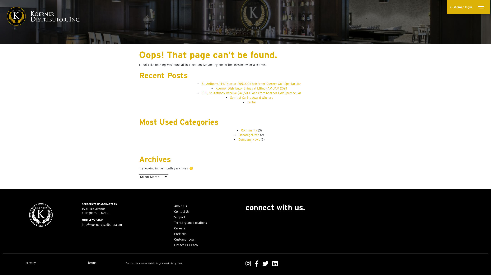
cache (251, 102)
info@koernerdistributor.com (102, 225)
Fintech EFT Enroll (186, 245)
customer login (461, 7)
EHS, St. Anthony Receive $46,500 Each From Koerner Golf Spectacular (251, 93)
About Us (180, 206)
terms (92, 263)
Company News (249, 139)
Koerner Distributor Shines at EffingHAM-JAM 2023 (251, 88)
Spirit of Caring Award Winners (251, 97)
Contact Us (181, 212)
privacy (31, 263)
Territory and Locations (190, 223)
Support (179, 217)
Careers (179, 228)
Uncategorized (249, 135)
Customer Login (185, 239)
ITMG (179, 263)
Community (249, 130)
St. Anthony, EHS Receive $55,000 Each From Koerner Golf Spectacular (251, 84)
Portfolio (180, 234)
